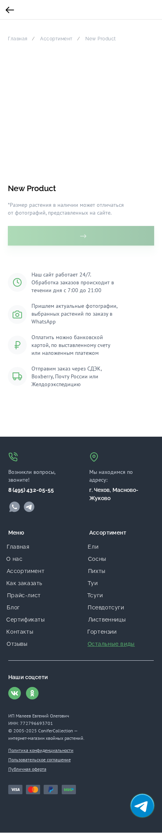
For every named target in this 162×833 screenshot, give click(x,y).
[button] (142, 805)
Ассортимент (56, 39)
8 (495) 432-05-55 (31, 490)
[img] (14, 507)
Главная (18, 39)
